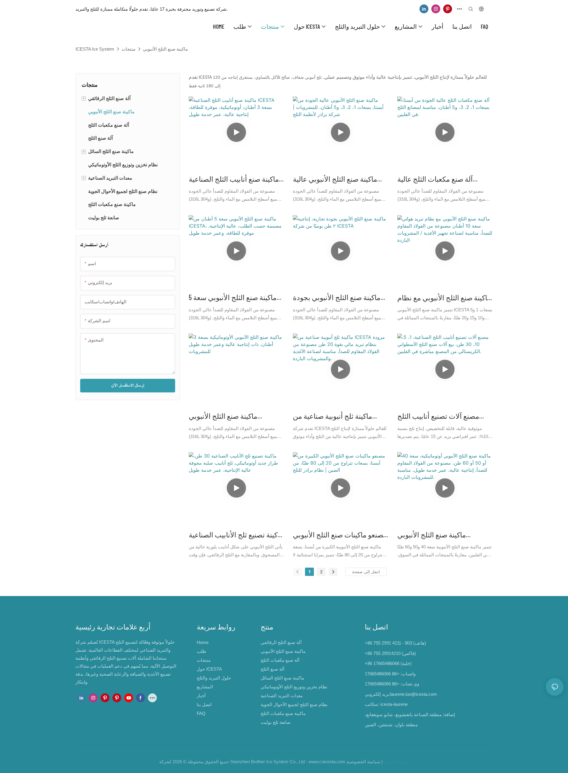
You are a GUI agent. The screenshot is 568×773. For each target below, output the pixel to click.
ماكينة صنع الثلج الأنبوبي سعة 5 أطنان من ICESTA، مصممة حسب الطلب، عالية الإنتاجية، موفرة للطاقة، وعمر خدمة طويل (234, 298)
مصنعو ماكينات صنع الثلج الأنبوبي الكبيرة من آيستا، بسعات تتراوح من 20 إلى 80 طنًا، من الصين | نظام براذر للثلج (340, 535)
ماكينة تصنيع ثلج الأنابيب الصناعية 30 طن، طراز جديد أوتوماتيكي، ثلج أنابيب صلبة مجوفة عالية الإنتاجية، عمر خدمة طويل (236, 535)
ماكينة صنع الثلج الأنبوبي (165, 48)
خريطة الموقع (396, 761)
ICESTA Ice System (94, 48)
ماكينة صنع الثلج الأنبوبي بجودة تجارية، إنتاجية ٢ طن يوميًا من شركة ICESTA (336, 298)
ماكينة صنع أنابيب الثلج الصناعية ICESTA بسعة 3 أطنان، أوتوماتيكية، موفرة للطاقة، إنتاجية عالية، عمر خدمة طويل (236, 179)
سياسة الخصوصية (363, 761)
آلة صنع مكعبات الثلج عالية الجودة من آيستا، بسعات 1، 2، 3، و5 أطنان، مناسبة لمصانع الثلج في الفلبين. (442, 179)
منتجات (128, 48)
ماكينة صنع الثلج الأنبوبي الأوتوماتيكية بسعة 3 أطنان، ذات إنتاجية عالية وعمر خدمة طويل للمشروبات (234, 416)
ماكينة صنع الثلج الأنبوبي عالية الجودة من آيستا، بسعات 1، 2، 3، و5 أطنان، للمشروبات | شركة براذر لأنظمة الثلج (338, 179)
